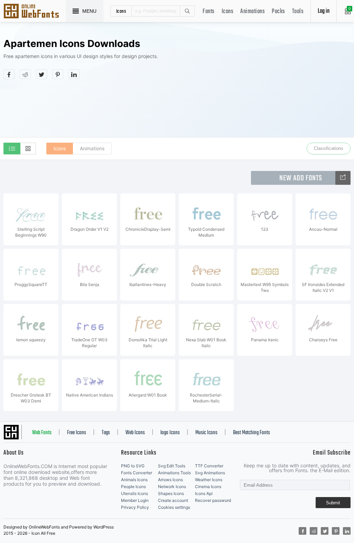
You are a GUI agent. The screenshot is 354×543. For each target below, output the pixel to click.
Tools (298, 12)
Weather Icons (208, 479)
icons (121, 11)
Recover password (213, 500)
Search (187, 11)
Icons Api (204, 493)
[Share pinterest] (57, 74)
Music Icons (206, 432)
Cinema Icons (208, 486)
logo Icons (170, 432)
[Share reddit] (25, 74)
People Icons (133, 486)
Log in (323, 11)
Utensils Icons (134, 493)
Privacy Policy (135, 507)
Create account (173, 500)
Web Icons (135, 432)
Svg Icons (34, 12)
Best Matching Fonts (251, 432)
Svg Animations (210, 472)
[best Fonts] (343, 178)
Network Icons (172, 486)
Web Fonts (42, 432)
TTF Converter (209, 465)
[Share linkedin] (74, 74)
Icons (228, 12)
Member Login (135, 500)
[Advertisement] (282, 87)
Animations (252, 12)
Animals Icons (134, 479)
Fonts (209, 12)
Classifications (328, 148)
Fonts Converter (136, 472)
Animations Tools (174, 472)
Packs (278, 12)
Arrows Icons (170, 479)
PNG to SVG (133, 465)
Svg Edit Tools (171, 465)
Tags (106, 432)
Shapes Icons (171, 493)
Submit (333, 502)
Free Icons (76, 432)
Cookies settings (174, 507)
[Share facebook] (9, 74)
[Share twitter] (41, 74)
